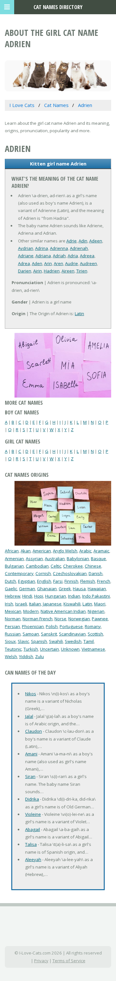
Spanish (39, 641)
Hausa (79, 589)
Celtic (56, 566)
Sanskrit (49, 634)
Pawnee (100, 619)
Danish (95, 573)
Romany (93, 626)
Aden (37, 263)
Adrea (24, 263)
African (12, 551)
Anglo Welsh (65, 551)
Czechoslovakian (70, 573)
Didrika (32, 799)
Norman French (38, 619)
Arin (48, 263)
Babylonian (78, 558)
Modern (31, 611)
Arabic (85, 551)
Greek (65, 589)
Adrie (71, 241)
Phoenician (33, 626)
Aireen (68, 271)
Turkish (31, 649)
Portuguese (71, 626)
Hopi (38, 596)
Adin (83, 241)
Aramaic (101, 551)
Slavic (23, 641)
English (44, 581)
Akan (26, 551)
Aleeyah (33, 859)
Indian (74, 596)
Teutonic (13, 649)
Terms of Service (69, 961)
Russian (13, 634)
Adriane (26, 256)
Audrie (71, 263)
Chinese (93, 566)
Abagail (32, 829)
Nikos (30, 694)
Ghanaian (47, 589)
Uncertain (49, 649)
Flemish (87, 581)
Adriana (43, 256)
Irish (9, 604)
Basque (98, 558)
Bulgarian (14, 566)
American (42, 551)
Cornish (43, 573)
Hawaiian (97, 589)
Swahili (56, 641)
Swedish (73, 641)
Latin (79, 313)
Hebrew (12, 596)
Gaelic (11, 589)
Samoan (31, 634)
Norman (13, 619)
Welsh (11, 656)
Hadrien (52, 271)
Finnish (71, 581)
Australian (55, 558)
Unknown (70, 649)
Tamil (88, 641)
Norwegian (79, 619)
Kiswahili (72, 604)
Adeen (95, 241)
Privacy (41, 961)
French (103, 581)
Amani (31, 754)
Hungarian (55, 596)
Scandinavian (72, 634)
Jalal (29, 716)
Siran (30, 776)
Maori (99, 604)
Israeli (21, 604)
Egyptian (26, 581)
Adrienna (59, 248)
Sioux (10, 641)
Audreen (88, 263)
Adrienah (79, 248)
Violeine (33, 814)
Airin (37, 271)
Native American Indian (63, 611)
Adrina (41, 248)
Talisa (31, 844)
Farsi (58, 581)
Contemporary (19, 573)
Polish (52, 626)
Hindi (27, 596)
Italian (35, 604)
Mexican (13, 611)
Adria (73, 256)
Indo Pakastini (96, 596)
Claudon (33, 731)
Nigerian (96, 611)
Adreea (87, 256)
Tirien (81, 271)
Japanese (52, 604)
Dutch (10, 581)
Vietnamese (93, 649)
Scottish (95, 634)
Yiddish (26, 656)
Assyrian (34, 558)
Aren (58, 263)
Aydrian (25, 248)
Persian (12, 626)
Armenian (14, 558)
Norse (60, 619)
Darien (24, 271)
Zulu (39, 656)
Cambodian (37, 566)
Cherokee (73, 566)
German (27, 589)
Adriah (59, 256)
